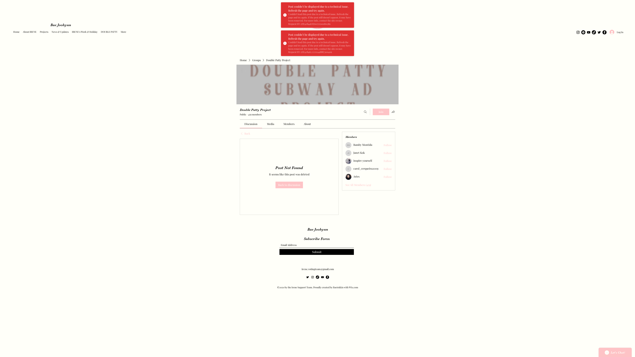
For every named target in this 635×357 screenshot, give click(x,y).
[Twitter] (599, 32)
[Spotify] (583, 32)
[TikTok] (594, 32)
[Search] (365, 112)
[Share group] (393, 112)
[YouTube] (589, 32)
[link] (250, 124)
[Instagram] (578, 32)
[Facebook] (604, 32)
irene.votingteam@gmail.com (318, 269)
